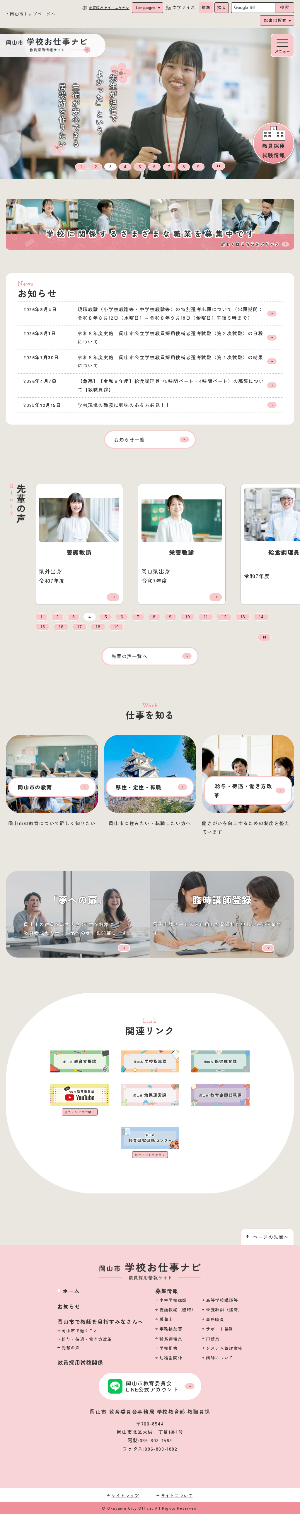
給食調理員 (170, 1338)
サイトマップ (125, 1495)
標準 (206, 7)
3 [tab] (110, 167)
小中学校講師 (173, 1300)
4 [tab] (125, 167)
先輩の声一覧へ (129, 656)
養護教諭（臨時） (177, 1309)
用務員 (213, 1338)
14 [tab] (261, 617)
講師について (219, 1357)
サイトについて (177, 1495)
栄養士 (166, 1319)
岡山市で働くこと (80, 1331)
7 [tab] (169, 167)
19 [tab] (116, 627)
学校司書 (168, 1348)
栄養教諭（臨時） (224, 1309)
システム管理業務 (224, 1348)
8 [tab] (184, 167)
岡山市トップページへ (33, 14)
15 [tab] (42, 627)
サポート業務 (219, 1329)
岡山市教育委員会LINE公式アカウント (152, 1386)
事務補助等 (170, 1329)
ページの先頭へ (271, 1236)
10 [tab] (187, 617)
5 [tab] (140, 167)
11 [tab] (206, 617)
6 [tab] (154, 167)
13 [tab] (242, 617)
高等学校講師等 (222, 1300)
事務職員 (215, 1319)
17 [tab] (79, 627)
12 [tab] (224, 617)
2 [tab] (96, 167)
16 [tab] (61, 627)
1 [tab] (81, 167)
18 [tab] (98, 627)
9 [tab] (198, 167)
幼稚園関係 (170, 1357)
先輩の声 (71, 1347)
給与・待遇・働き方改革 (87, 1339)
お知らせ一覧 (129, 439)
